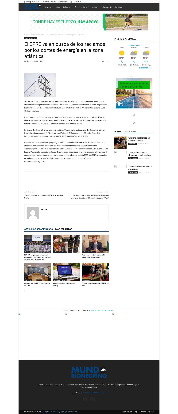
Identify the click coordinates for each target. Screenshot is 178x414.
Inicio (26, 35)
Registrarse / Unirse (49, 2)
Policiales (66, 7)
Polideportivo (133, 158)
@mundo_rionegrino (103, 310)
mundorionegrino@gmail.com (94, 392)
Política (57, 7)
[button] (151, 7)
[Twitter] (152, 1)
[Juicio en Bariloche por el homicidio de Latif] (37, 272)
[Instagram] (148, 1)
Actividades (86, 280)
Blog (70, 2)
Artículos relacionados (38, 229)
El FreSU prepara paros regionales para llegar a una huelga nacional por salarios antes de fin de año (37, 257)
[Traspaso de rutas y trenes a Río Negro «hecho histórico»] (95, 244)
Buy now (151, 412)
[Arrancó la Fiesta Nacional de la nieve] (120, 171)
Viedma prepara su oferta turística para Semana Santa (43, 196)
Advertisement (62, 2)
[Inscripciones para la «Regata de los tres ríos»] (120, 157)
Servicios (118, 7)
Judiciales (28, 280)
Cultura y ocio (133, 172)
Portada (48, 7)
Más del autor (63, 229)
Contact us (77, 2)
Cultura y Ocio (106, 7)
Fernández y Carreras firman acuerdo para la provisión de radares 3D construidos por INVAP (90, 196)
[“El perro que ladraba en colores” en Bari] (95, 272)
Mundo (29, 61)
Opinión (95, 7)
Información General (81, 7)
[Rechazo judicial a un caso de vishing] (66, 272)
